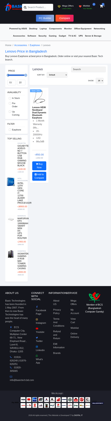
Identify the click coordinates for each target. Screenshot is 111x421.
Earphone (35, 45)
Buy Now (40, 166)
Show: (91, 81)
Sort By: (41, 75)
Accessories (19, 36)
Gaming (53, 36)
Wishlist (75, 328)
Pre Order (14, 105)
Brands (57, 353)
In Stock (16, 98)
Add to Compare (39, 176)
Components (55, 28)
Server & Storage (93, 36)
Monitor (68, 28)
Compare (64, 18)
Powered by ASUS (18, 28)
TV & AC (72, 36)
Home (8, 45)
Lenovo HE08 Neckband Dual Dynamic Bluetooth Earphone (39, 112)
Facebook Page (41, 312)
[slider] (25, 75)
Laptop (43, 28)
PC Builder (45, 18)
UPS (81, 36)
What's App (39, 361)
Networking (99, 28)
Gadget (62, 36)
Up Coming (15, 113)
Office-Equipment (82, 28)
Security (42, 36)
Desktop (33, 28)
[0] (101, 6)
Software (31, 36)
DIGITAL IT (78, 415)
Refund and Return (57, 335)
